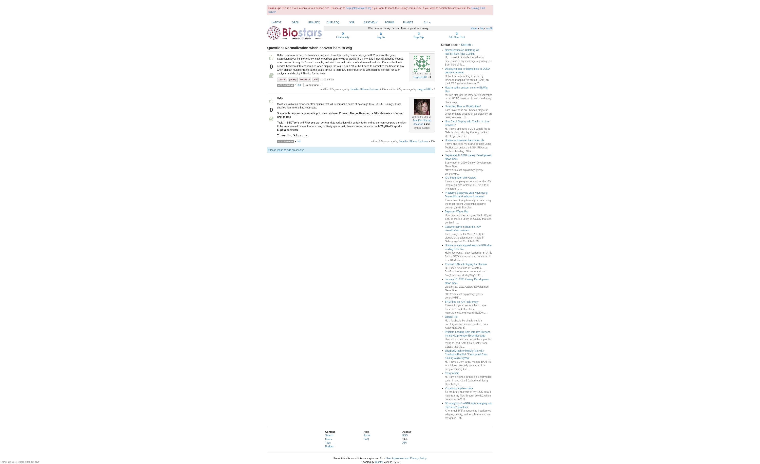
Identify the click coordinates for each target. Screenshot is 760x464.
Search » (467, 44)
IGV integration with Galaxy (460, 177)
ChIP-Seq (333, 22)
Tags (328, 442)
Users (328, 439)
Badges (329, 446)
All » (427, 22)
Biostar (379, 461)
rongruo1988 (420, 77)
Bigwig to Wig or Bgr (456, 211)
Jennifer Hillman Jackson (364, 89)
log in (280, 149)
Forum (389, 22)
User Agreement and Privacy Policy (406, 458)
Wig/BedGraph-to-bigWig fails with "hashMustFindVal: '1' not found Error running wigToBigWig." (466, 354)
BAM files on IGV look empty (462, 301)
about (474, 28)
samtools (304, 79)
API (404, 442)
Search (329, 435)
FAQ (366, 439)
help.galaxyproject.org (358, 8)
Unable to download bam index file (464, 140)
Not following (312, 85)
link (299, 85)
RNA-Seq (314, 22)
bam (315, 79)
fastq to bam (452, 373)
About (367, 435)
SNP (351, 22)
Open (295, 22)
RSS (405, 435)
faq (482, 28)
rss (488, 28)
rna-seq (282, 79)
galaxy (293, 79)
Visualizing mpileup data (459, 388)
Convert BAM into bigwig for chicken (466, 264)
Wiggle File (451, 316)
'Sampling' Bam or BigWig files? (463, 106)
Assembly (371, 22)
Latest (276, 22)
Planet (408, 22)
